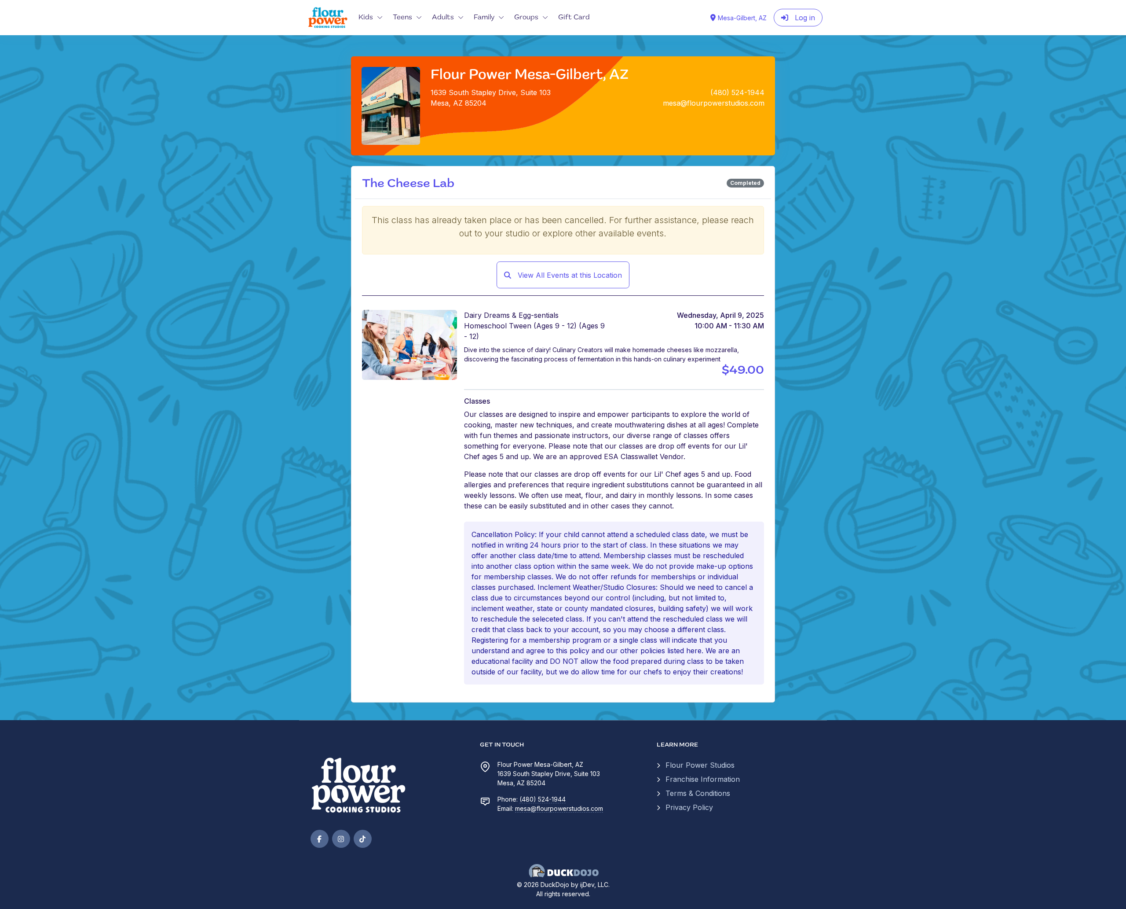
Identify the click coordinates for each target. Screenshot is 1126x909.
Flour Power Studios (700, 765)
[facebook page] (320, 839)
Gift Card (574, 17)
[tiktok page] (363, 839)
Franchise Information (702, 779)
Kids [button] (365, 17)
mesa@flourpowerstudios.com (559, 808)
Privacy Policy (689, 807)
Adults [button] (443, 17)
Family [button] (484, 17)
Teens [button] (402, 17)
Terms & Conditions (697, 793)
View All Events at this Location (568, 275)
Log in (804, 17)
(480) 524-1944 (542, 799)
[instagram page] (341, 839)
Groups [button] (526, 17)
